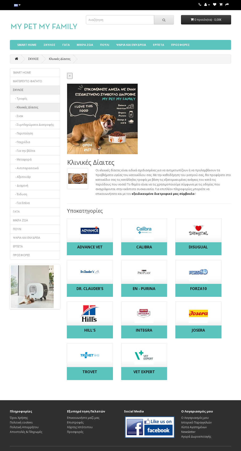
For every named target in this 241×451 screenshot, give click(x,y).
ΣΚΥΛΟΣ (49, 45)
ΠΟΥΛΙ (104, 45)
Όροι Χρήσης (19, 418)
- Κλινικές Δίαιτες (25, 107)
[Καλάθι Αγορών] (220, 5)
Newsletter (188, 432)
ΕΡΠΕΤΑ (158, 45)
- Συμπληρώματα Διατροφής (33, 125)
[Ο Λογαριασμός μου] (207, 5)
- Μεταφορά (22, 159)
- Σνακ (18, 116)
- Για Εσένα (21, 203)
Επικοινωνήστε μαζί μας (83, 418)
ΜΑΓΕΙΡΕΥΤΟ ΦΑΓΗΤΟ (27, 81)
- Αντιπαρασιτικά (26, 168)
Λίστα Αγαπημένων (194, 427)
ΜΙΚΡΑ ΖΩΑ (85, 45)
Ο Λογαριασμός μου (195, 418)
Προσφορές (75, 432)
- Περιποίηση (23, 133)
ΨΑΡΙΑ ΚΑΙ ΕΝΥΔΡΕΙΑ (131, 45)
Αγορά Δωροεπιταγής (196, 437)
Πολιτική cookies (21, 422)
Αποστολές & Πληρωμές (26, 432)
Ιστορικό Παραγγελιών (196, 422)
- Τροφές (20, 99)
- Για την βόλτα (24, 151)
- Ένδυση (20, 194)
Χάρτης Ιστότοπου (80, 427)
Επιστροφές (75, 422)
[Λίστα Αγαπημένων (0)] (214, 5)
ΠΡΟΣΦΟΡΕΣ (180, 45)
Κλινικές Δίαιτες (59, 59)
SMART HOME (26, 45)
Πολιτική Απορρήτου (24, 427)
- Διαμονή (20, 186)
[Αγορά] (227, 5)
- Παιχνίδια (21, 142)
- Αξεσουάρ (22, 177)
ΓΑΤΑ (66, 45)
